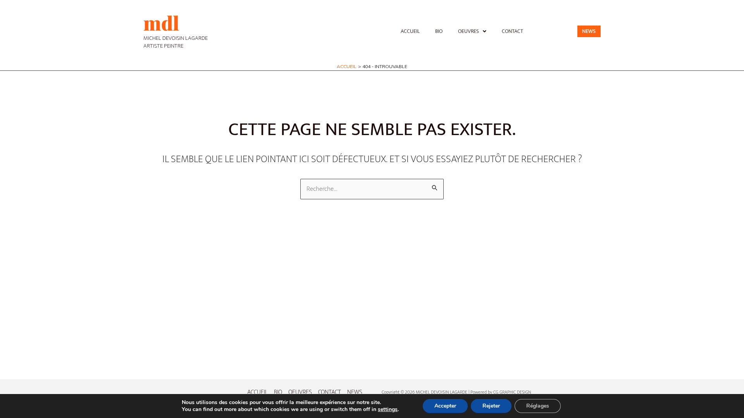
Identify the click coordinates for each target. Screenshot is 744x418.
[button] (472, 31)
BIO (439, 31)
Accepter (445, 405)
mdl (161, 23)
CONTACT (512, 31)
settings (388, 409)
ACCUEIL (410, 31)
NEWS (354, 392)
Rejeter (491, 405)
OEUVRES (468, 31)
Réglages (537, 405)
